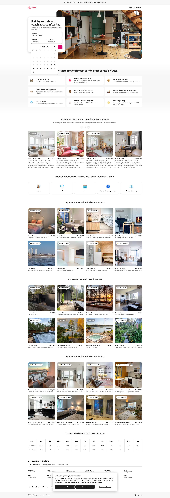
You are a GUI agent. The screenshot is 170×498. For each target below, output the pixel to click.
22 (51, 65)
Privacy (43, 495)
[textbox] (38, 42)
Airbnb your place (135, 7)
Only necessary (85, 487)
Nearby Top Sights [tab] (63, 464)
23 (54, 65)
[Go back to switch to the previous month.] (34, 46)
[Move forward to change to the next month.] (54, 46)
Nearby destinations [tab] (34, 464)
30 (54, 68)
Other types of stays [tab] (49, 464)
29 (51, 68)
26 (40, 68)
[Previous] (81, 127)
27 (44, 68)
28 (47, 68)
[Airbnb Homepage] (32, 7)
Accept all (65, 487)
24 (33, 68)
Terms (48, 495)
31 (33, 72)
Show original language (99, 2)
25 (37, 68)
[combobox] (46, 35)
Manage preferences (105, 487)
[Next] (88, 127)
